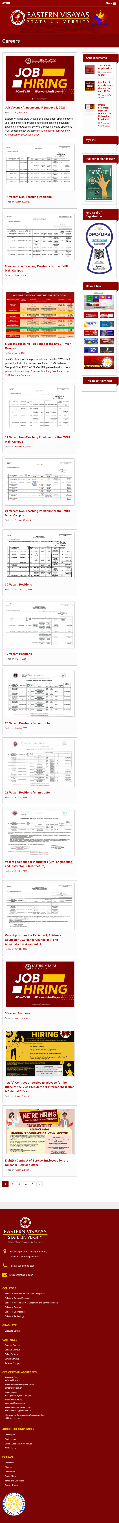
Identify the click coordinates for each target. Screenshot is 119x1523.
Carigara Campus (12, 1349)
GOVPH (6, 3)
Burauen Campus (12, 1345)
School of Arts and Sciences (18, 1298)
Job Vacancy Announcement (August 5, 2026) (36, 107)
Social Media (10, 1476)
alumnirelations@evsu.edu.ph (18, 1410)
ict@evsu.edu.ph (12, 1418)
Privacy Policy (11, 1485)
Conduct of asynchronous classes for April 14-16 (105, 86)
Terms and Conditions (14, 1480)
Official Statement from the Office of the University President (104, 112)
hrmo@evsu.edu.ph (13, 1387)
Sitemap (8, 1467)
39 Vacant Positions (18, 584)
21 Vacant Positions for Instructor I (28, 792)
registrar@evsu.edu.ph (15, 1380)
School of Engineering (14, 1311)
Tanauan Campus (12, 1363)
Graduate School (12, 1330)
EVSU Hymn (10, 1448)
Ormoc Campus (12, 1358)
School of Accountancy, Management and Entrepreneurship (31, 1302)
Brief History (10, 1439)
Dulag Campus (11, 1354)
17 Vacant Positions (18, 653)
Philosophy (10, 1434)
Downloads (10, 1462)
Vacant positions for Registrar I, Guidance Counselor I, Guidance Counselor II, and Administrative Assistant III (33, 940)
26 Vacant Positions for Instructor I (28, 723)
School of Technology (14, 1316)
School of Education (14, 1307)
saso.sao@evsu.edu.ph (15, 1402)
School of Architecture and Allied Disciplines (25, 1293)
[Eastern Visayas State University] (59, 17)
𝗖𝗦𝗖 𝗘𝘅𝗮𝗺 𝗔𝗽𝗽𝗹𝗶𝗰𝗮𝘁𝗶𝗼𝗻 (105, 67)
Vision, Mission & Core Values (18, 1443)
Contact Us (10, 1471)
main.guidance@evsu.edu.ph (18, 1395)
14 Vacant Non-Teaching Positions (28, 196)
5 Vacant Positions (17, 1013)
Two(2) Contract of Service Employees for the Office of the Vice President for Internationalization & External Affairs (39, 1087)
